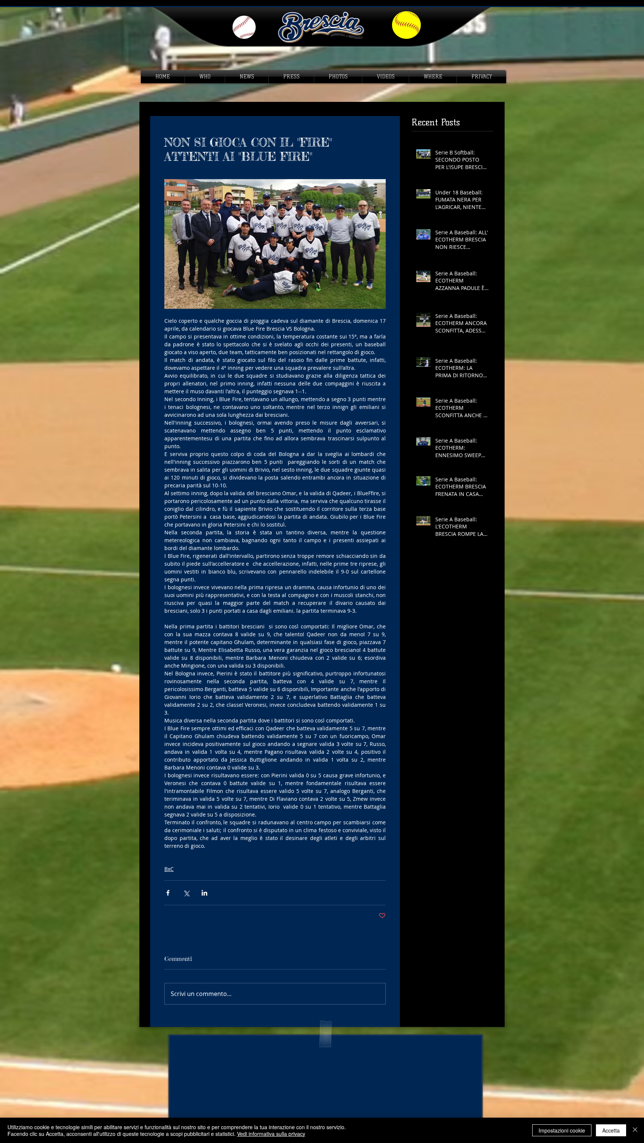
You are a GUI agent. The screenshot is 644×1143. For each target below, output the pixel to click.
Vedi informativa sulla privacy (271, 1133)
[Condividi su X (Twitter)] (186, 892)
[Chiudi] (635, 1130)
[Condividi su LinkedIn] (204, 892)
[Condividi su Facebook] (167, 892)
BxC (169, 868)
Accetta (611, 1130)
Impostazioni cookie (562, 1130)
